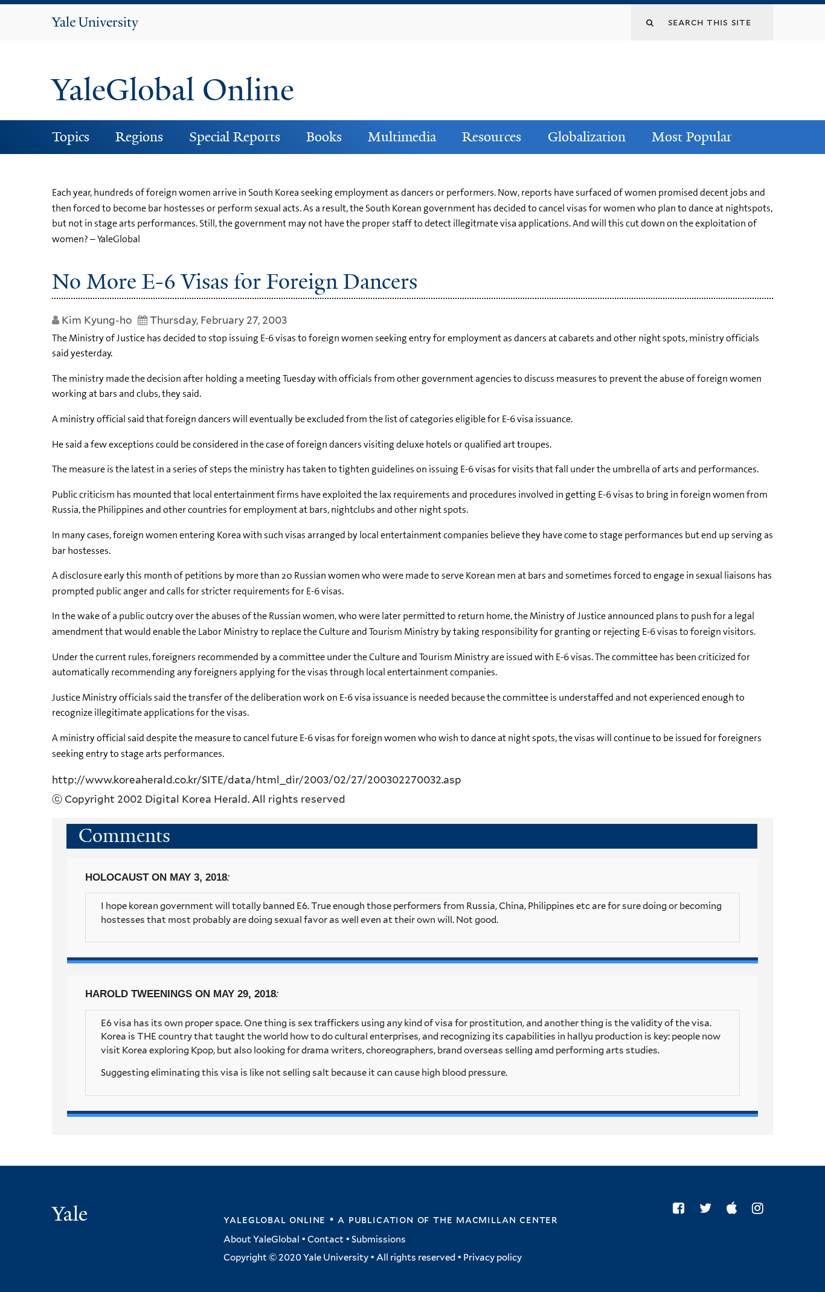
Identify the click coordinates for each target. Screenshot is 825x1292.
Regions (139, 137)
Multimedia (402, 137)
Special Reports (234, 137)
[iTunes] (735, 1208)
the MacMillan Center (495, 1219)
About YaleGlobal (261, 1239)
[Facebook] (681, 1208)
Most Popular (692, 137)
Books (324, 137)
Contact (325, 1239)
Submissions (379, 1239)
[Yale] (71, 1215)
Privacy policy (492, 1257)
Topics (70, 137)
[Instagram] (760, 1208)
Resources (491, 137)
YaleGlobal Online (172, 90)
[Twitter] (708, 1208)
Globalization (587, 137)
